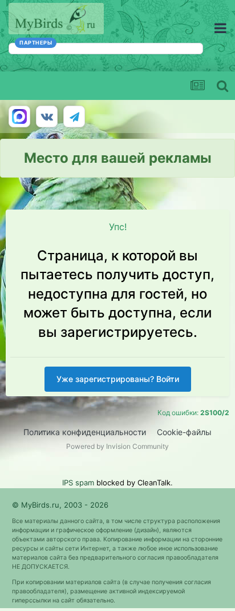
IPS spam (78, 482)
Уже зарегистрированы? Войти (117, 379)
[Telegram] (74, 116)
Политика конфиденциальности (84, 432)
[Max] (19, 116)
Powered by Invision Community (117, 446)
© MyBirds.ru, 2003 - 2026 (60, 504)
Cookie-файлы (184, 432)
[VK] (47, 116)
